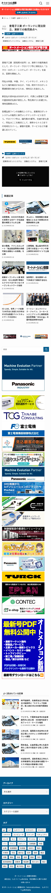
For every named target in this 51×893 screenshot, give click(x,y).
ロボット (21, 843)
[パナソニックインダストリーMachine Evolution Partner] (25, 143)
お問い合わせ (25, 882)
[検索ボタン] (40, 3)
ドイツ (41, 839)
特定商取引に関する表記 (38, 879)
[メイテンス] (23, 450)
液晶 (18, 857)
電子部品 (20, 866)
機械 (11, 857)
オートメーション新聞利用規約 (25, 876)
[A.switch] (23, 408)
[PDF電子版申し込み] (25, 51)
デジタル (32, 839)
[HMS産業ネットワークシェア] (23, 525)
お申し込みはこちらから (26, 12)
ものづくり (18, 830)
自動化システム (27, 41)
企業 (5, 848)
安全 (13, 852)
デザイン (21, 839)
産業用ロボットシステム (11, 41)
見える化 (35, 861)
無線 (32, 857)
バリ (5, 843)
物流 (39, 857)
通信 (5, 866)
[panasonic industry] (23, 390)
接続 (35, 852)
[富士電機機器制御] (23, 435)
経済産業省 (7, 861)
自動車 (17, 861)
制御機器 (13, 848)
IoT (9, 830)
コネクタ (6, 834)
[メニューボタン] (47, 3)
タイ (13, 839)
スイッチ (30, 834)
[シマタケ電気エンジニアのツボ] (23, 555)
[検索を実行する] (46, 349)
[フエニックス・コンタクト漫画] (23, 465)
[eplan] (23, 595)
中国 (40, 843)
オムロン (41, 830)
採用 (28, 852)
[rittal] (9, 338)
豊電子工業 (39, 41)
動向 (39, 848)
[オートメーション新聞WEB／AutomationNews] (9, 3)
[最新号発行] (23, 678)
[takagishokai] (41, 143)
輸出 (44, 861)
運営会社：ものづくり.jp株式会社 (16, 879)
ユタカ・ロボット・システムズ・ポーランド (20, 37)
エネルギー (30, 830)
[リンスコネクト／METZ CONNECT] (23, 510)
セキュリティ (42, 834)
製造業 (26, 861)
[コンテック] (23, 613)
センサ (5, 839)
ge (4, 830)
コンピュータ (18, 834)
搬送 (42, 852)
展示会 (21, 852)
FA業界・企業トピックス (14, 34)
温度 (25, 857)
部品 (11, 866)
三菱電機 (32, 843)
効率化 (31, 848)
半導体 (5, 852)
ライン (12, 843)
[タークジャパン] (9, 142)
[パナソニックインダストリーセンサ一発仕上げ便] (23, 570)
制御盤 (22, 848)
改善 (5, 857)
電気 (28, 866)
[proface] (23, 495)
